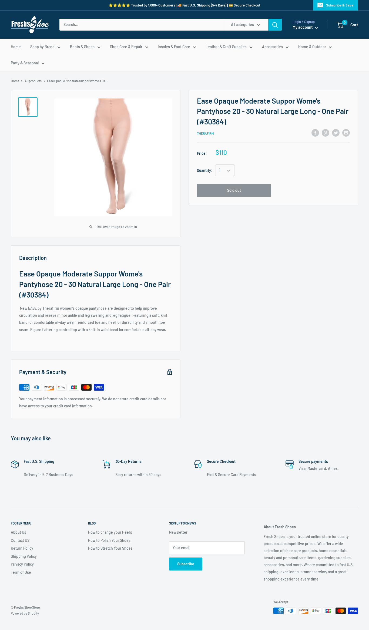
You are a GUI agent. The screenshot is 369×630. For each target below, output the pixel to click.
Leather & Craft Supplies (226, 46)
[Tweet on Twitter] (336, 133)
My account (303, 27)
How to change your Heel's (110, 532)
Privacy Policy (22, 564)
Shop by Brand (42, 46)
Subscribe (185, 564)
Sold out (234, 190)
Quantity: (204, 170)
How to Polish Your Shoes (109, 540)
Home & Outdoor (312, 46)
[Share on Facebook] (315, 133)
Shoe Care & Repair (126, 46)
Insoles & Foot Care (174, 46)
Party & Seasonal (25, 63)
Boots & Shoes (82, 46)
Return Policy (22, 548)
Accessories (272, 46)
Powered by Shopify (25, 613)
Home (16, 46)
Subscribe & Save (339, 5)
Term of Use (21, 572)
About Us (18, 532)
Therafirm (205, 134)
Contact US (20, 540)
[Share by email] (346, 133)
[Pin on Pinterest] (325, 133)
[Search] (275, 25)
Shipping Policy (24, 556)
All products (33, 81)
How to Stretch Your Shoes (110, 548)
